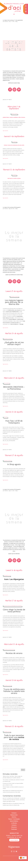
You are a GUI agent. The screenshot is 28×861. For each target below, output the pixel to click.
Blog (16, 21)
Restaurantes (14, 815)
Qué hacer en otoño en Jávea (14, 178)
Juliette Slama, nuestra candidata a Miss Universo (14, 117)
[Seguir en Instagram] (14, 90)
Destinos (14, 817)
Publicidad (14, 829)
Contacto (14, 825)
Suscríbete (14, 840)
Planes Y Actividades (14, 819)
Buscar (22, 769)
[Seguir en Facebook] (10, 90)
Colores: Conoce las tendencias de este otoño (14, 145)
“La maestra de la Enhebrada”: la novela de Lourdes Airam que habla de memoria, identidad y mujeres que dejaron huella (14, 799)
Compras (14, 813)
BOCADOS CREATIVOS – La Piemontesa (14, 388)
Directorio (14, 827)
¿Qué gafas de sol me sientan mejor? (14, 343)
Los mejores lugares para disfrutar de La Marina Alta (14, 302)
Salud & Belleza (14, 821)
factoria (6, 21)
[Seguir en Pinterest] (19, 90)
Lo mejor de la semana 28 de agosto (12, 207)
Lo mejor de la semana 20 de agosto (12, 489)
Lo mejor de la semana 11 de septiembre (13, 20)
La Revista (14, 823)
